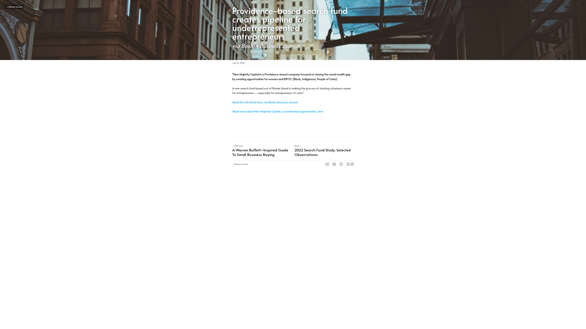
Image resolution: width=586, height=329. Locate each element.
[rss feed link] (352, 164)
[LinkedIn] (341, 164)
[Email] (348, 164)
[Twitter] (334, 164)
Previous (238, 145)
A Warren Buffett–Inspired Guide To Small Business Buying (260, 152)
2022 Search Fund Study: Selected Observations (323, 152)
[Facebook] (327, 164)
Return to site (15, 6)
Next (297, 145)
